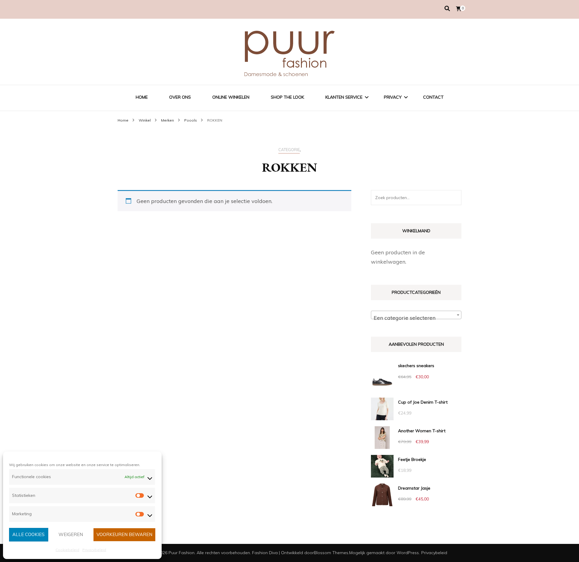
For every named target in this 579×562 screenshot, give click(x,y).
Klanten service (343, 97)
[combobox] (416, 315)
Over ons (180, 97)
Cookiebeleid (67, 550)
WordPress (408, 552)
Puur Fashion (182, 552)
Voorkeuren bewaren (124, 534)
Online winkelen (230, 97)
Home (142, 97)
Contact (433, 97)
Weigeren (71, 534)
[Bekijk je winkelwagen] (458, 8)
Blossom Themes (331, 552)
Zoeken (454, 197)
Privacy (393, 97)
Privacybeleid (94, 550)
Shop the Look (287, 97)
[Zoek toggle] (447, 8)
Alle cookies (28, 534)
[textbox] (416, 318)
